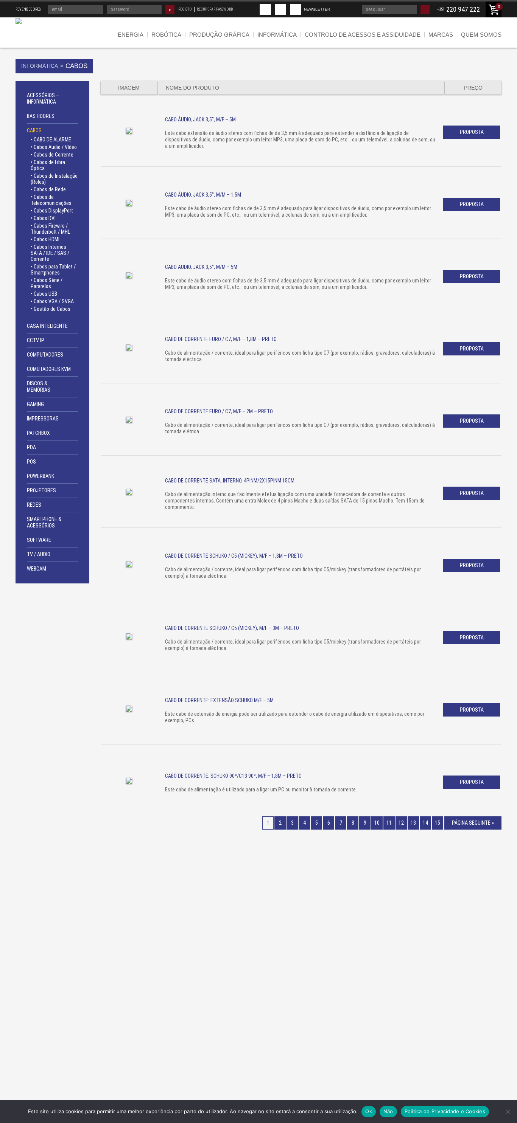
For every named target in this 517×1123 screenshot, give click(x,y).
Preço (473, 88)
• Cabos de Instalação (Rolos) (54, 179)
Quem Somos (481, 34)
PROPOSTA (472, 132)
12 (401, 823)
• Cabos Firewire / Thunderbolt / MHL (50, 229)
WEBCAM (36, 569)
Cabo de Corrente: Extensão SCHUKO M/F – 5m (219, 700)
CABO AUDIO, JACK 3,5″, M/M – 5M (201, 267)
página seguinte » (473, 823)
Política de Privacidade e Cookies (445, 1111)
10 (377, 823)
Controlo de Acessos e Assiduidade (362, 34)
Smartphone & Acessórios (44, 522)
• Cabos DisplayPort (52, 211)
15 (437, 823)
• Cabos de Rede (48, 189)
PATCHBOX (38, 433)
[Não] (507, 1111)
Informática (277, 34)
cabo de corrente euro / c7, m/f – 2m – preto (219, 411)
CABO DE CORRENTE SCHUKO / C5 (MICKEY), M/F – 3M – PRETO (232, 628)
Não (388, 1111)
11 (389, 823)
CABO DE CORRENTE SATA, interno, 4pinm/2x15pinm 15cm (229, 481)
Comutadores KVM (49, 369)
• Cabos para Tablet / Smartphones (53, 270)
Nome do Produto (192, 88)
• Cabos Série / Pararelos (46, 283)
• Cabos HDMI (45, 239)
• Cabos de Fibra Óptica (48, 165)
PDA (31, 447)
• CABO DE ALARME (51, 139)
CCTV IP (35, 340)
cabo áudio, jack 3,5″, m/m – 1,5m (203, 195)
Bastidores (41, 116)
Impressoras (43, 419)
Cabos (34, 130)
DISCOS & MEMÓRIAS (38, 386)
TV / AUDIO (38, 554)
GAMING (35, 404)
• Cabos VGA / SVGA (52, 301)
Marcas (440, 34)
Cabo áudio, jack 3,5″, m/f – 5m (200, 119)
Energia (130, 34)
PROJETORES (41, 490)
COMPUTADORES (45, 355)
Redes (34, 505)
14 (425, 823)
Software (39, 540)
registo (185, 9)
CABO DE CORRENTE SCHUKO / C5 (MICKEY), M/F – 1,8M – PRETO (234, 556)
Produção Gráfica (219, 34)
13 (413, 823)
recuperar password (215, 9)
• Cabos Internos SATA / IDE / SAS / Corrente (50, 253)
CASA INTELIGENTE (47, 326)
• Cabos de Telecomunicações (51, 200)
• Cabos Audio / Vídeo (54, 147)
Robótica (166, 34)
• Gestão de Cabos (50, 309)
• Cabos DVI (43, 218)
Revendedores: (28, 9)
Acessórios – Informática (43, 98)
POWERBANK (40, 476)
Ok (368, 1111)
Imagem (129, 88)
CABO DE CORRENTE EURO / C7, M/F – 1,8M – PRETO (221, 339)
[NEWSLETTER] (295, 9)
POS (31, 462)
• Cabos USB (44, 294)
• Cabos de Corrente (52, 155)
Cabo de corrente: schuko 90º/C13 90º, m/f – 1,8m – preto (233, 776)
